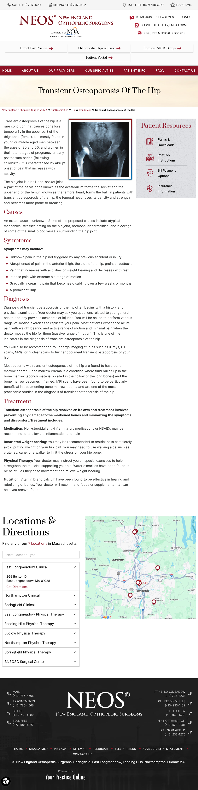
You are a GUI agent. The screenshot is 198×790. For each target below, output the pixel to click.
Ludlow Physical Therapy (24, 633)
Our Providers (62, 70)
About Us (30, 70)
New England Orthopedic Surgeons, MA (24, 110)
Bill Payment (167, 173)
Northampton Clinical (22, 595)
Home (18, 748)
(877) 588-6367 (153, 4)
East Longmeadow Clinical (26, 567)
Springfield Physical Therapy (27, 652)
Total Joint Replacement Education (164, 17)
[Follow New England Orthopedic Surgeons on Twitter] (99, 727)
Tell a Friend (125, 748)
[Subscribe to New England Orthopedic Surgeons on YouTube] (111, 727)
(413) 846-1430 (175, 715)
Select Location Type (19, 555)
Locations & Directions (29, 527)
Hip (73, 110)
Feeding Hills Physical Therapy (29, 624)
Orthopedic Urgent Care (96, 48)
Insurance (166, 188)
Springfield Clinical (19, 605)
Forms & (166, 142)
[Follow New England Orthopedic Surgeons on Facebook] (87, 727)
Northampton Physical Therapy (30, 643)
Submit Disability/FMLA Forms (164, 25)
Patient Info (135, 70)
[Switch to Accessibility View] (6, 781)
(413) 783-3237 (175, 696)
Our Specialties (99, 70)
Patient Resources (166, 126)
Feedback (100, 748)
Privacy (60, 748)
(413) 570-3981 (175, 725)
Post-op (167, 157)
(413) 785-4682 (75, 4)
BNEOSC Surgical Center (24, 662)
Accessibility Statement (163, 748)
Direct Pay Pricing (33, 48)
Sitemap (80, 748)
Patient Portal (96, 58)
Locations (184, 4)
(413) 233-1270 (175, 734)
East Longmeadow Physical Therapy (34, 614)
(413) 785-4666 (30, 4)
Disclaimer (38, 748)
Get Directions (16, 587)
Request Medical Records (164, 33)
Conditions (85, 110)
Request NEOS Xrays (159, 48)
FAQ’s (160, 70)
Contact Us (185, 70)
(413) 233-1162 (175, 705)
